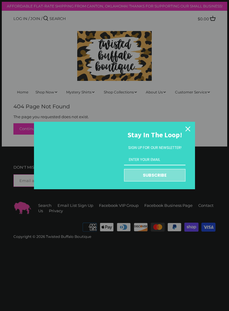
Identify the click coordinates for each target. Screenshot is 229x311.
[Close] (188, 129)
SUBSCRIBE (155, 175)
